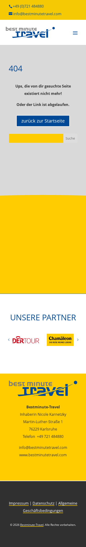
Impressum (19, 503)
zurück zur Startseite (43, 121)
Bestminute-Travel (32, 525)
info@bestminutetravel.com (37, 13)
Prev (8, 339)
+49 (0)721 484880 (28, 6)
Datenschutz (43, 503)
